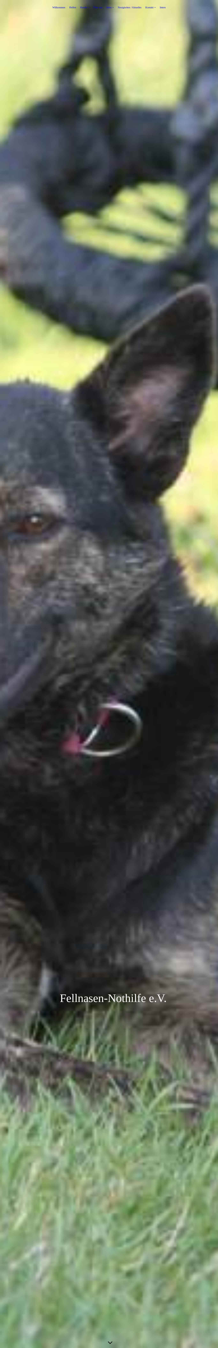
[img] (109, 674)
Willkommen (58, 7)
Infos (109, 7)
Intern (163, 7)
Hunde (83, 7)
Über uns (97, 7)
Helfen (72, 7)
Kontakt (149, 7)
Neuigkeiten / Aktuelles (129, 7)
